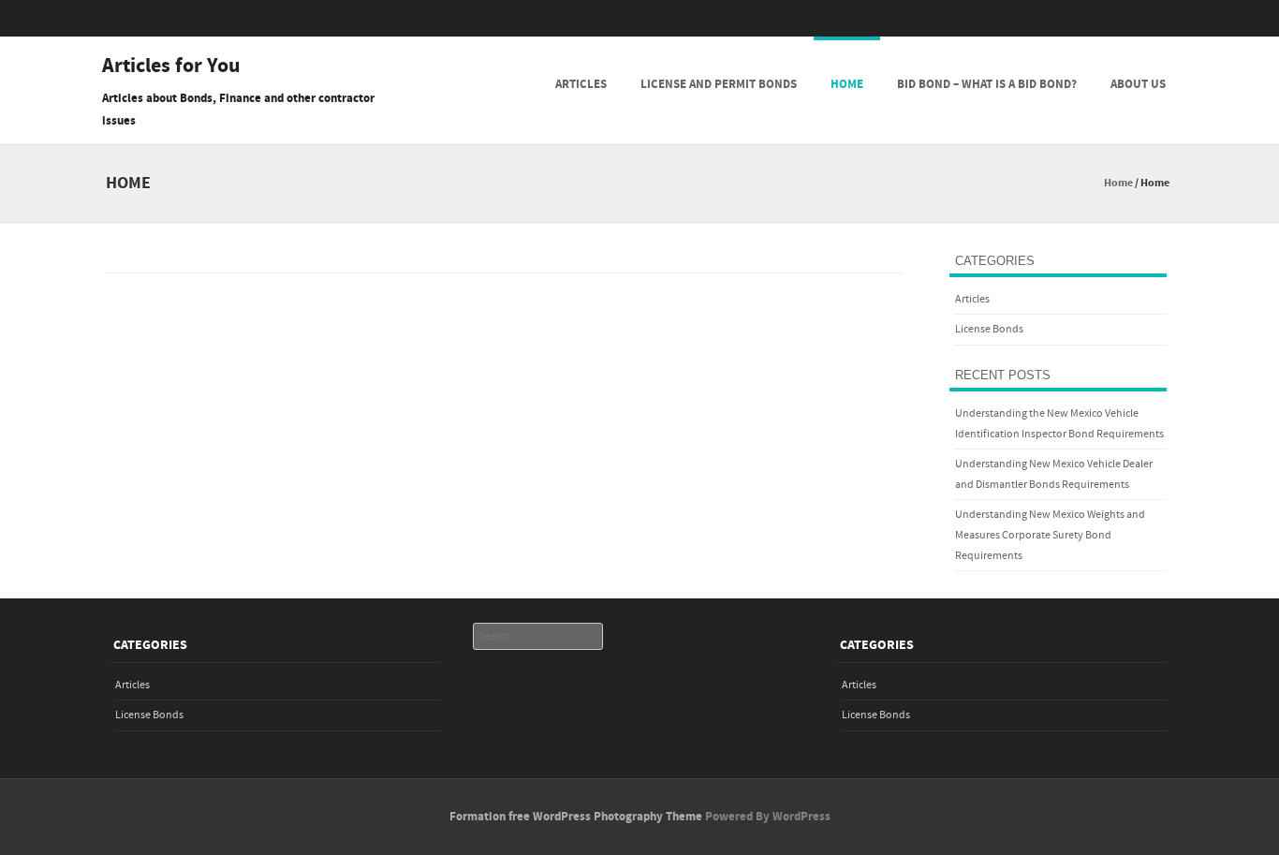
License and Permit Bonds (718, 84)
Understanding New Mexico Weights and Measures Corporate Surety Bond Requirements (1050, 535)
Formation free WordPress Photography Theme (575, 816)
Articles (581, 84)
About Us (1138, 84)
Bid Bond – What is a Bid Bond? (987, 84)
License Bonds (989, 329)
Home (847, 84)
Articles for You (171, 66)
